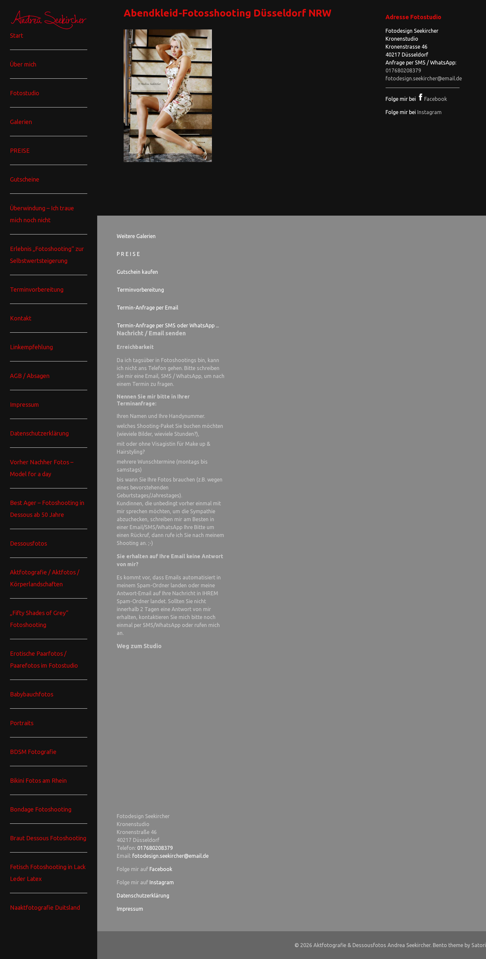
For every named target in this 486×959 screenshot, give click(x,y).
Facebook (435, 99)
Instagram (429, 112)
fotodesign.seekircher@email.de (423, 78)
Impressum (130, 909)
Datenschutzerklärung (143, 895)
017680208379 (403, 70)
